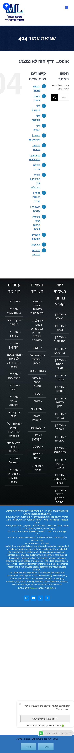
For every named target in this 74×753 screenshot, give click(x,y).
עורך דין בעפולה (59, 427)
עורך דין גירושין (13, 334)
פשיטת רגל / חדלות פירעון (36, 359)
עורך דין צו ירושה (14, 414)
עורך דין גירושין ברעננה (59, 463)
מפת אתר (45, 543)
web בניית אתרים (47, 588)
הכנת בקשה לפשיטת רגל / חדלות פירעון (14, 360)
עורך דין (13, 301)
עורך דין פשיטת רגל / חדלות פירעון (14, 476)
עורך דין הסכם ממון (14, 376)
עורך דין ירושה (13, 387)
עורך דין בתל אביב (60, 339)
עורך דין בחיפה (59, 389)
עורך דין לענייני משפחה (14, 401)
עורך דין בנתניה (59, 377)
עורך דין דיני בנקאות (14, 322)
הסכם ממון (36, 427)
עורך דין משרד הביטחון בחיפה (59, 496)
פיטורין (37, 393)
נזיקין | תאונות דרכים (36, 197)
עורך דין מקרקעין (14, 345)
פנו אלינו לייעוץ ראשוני (43, 718)
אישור (46, 746)
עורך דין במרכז (59, 316)
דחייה (28, 746)
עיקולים (37, 447)
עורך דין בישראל (13, 460)
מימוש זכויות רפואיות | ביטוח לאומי (37, 307)
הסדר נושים (37, 371)
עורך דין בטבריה (59, 439)
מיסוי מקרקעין (36, 437)
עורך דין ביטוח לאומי (14, 311)
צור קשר (35, 244)
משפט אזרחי (36, 456)
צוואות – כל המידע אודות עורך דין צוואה (13, 429)
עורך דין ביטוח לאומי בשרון (60, 479)
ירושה (36, 348)
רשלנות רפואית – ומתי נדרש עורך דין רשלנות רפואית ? (37, 330)
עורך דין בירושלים (59, 350)
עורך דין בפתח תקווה (59, 364)
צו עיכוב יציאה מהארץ (36, 382)
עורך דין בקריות (59, 416)
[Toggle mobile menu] (67, 7)
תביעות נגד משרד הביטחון (13, 447)
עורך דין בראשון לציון (59, 402)
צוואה (37, 401)
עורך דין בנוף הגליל (60, 450)
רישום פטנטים (36, 418)
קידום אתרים (27, 588)
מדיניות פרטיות (37, 467)
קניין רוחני (36, 409)
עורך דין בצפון (59, 328)
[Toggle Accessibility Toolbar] (6, 6)
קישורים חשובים (32, 543)
